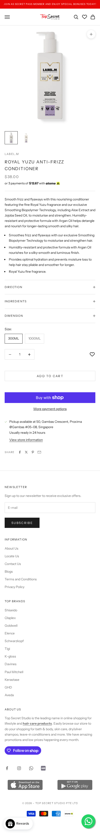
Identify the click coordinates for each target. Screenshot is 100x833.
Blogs (9, 571)
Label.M (12, 154)
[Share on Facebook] (20, 452)
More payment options (50, 409)
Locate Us (12, 556)
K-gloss (10, 656)
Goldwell (11, 625)
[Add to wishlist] (92, 354)
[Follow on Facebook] (7, 768)
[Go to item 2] (26, 137)
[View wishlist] (84, 17)
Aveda (9, 695)
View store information (26, 440)
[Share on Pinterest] (33, 452)
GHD (8, 687)
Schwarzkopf (14, 641)
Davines (11, 664)
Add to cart (50, 376)
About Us (11, 548)
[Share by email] (39, 452)
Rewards (24, 823)
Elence (10, 633)
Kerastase (12, 680)
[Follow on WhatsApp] (31, 768)
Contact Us (13, 564)
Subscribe (22, 523)
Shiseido (11, 610)
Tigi (7, 649)
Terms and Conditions (21, 579)
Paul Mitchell (14, 672)
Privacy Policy (14, 587)
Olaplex (10, 618)
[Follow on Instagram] (19, 768)
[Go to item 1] (11, 137)
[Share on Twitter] (26, 452)
